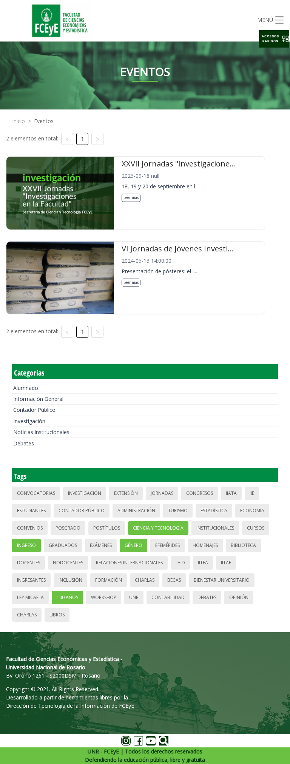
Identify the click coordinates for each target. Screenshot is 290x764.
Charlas (144, 580)
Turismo (178, 510)
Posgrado (68, 528)
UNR (134, 597)
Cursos (255, 528)
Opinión (238, 597)
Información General (38, 398)
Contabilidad (168, 597)
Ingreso (26, 545)
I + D (180, 562)
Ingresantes (31, 580)
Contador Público (34, 409)
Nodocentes (68, 562)
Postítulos (106, 528)
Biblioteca (243, 545)
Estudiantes (31, 510)
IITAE (226, 562)
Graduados (63, 545)
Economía (252, 510)
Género (133, 545)
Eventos (44, 121)
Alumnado (25, 387)
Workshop (103, 597)
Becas (174, 580)
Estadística (214, 510)
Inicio (18, 121)
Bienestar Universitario (222, 580)
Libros (57, 615)
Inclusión (70, 580)
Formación (108, 580)
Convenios (30, 528)
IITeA (203, 562)
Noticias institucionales (41, 432)
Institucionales (215, 528)
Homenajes (205, 545)
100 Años (67, 597)
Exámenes (101, 545)
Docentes (28, 562)
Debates (23, 443)
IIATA (231, 493)
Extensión (126, 493)
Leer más (131, 197)
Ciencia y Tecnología (158, 528)
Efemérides (167, 545)
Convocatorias (36, 493)
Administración (136, 510)
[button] (274, 39)
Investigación (29, 421)
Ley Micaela (30, 597)
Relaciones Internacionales (129, 562)
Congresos (199, 493)
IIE (252, 493)
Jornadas (162, 493)
